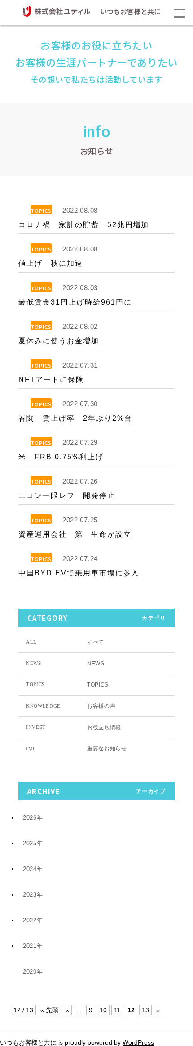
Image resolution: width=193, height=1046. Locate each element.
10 (103, 1010)
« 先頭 (49, 1010)
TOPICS (41, 210)
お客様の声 (70, 706)
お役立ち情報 (73, 727)
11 (117, 1010)
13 (145, 1010)
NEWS (65, 663)
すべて (65, 642)
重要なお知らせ (76, 748)
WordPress (138, 1042)
